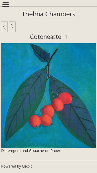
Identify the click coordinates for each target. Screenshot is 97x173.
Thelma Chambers (48, 14)
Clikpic (27, 166)
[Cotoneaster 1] (48, 95)
